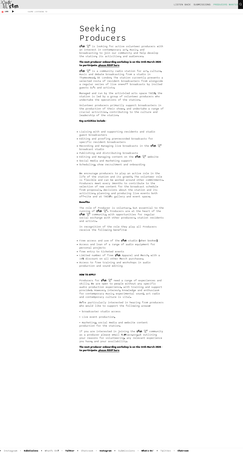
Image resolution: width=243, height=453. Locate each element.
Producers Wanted (225, 4)
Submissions (30, 451)
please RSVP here (108, 65)
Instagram (10, 450)
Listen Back (182, 4)
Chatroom (87, 450)
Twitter (69, 451)
